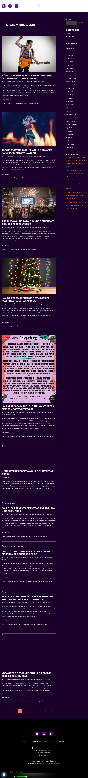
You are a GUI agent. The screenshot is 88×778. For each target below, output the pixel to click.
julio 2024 (69, 131)
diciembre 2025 (71, 75)
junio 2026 (69, 55)
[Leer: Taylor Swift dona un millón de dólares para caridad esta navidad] (29, 129)
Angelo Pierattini (12, 81)
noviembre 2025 (71, 78)
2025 (8, 156)
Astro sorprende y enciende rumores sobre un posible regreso (75, 173)
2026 (16, 227)
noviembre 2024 (71, 118)
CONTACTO (58, 9)
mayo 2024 (69, 137)
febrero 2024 (70, 147)
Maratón (22, 304)
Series (44, 304)
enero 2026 (69, 72)
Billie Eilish (20, 557)
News (3, 81)
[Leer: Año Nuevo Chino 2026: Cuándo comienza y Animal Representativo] (29, 202)
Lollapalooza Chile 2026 (44, 412)
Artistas (21, 81)
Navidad (25, 156)
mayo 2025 (69, 98)
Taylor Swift (42, 156)
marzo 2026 (70, 65)
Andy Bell (13, 679)
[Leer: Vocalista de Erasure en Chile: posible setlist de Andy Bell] (29, 651)
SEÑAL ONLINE (79, 3)
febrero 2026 (70, 68)
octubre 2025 (70, 81)
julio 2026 (69, 52)
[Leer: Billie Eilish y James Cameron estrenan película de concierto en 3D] (12, 546)
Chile (26, 81)
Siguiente (49, 711)
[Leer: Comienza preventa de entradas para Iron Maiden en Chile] (8, 503)
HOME (57, 3)
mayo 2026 (69, 58)
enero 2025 (69, 111)
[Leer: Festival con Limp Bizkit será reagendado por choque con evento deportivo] (6, 591)
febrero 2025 (70, 108)
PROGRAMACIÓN (66, 3)
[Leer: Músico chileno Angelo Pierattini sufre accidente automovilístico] (29, 53)
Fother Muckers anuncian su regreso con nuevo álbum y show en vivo (76, 195)
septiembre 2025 (71, 85)
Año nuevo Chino (24, 227)
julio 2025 (69, 91)
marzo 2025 (70, 105)
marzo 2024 (70, 144)
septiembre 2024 (71, 124)
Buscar (68, 19)
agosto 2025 (70, 88)
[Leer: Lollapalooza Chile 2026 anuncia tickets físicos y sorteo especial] (29, 368)
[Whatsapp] (16, 6)
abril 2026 (69, 62)
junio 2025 (69, 95)
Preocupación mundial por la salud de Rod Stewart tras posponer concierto (76, 205)
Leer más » (5, 99)
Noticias (41, 81)
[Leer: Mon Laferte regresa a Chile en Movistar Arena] (29, 456)
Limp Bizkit (31, 602)
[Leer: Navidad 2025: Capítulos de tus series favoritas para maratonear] (29, 276)
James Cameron (37, 557)
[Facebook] (4, 6)
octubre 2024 (70, 121)
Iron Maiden (32, 514)
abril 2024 (69, 141)
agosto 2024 (70, 128)
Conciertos (32, 412)
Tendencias (10, 227)
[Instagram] (10, 6)
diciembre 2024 (71, 114)
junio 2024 (69, 134)
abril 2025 (69, 101)
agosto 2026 (70, 48)
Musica (30, 81)
